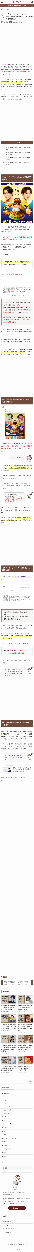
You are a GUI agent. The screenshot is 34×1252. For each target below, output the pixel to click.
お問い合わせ (7, 1221)
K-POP (5, 1120)
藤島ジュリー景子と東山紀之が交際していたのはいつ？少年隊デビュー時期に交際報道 (22, 769)
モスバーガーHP (18, 295)
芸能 (10, 22)
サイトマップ (7, 1225)
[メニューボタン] (2, 2)
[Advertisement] (17, 46)
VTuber (5, 1096)
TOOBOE (6, 1093)
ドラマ (5, 1127)
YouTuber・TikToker (9, 1124)
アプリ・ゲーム (7, 1149)
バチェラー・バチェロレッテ (11, 1138)
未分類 (5, 1156)
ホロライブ (7, 1100)
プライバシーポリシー (9, 1229)
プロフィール (7, 1232)
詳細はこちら (17, 1208)
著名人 (5, 1145)
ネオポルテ (7, 1113)
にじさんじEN (7, 1106)
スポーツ (5, 1131)
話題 (4, 1152)
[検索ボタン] (32, 2)
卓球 (5, 1134)
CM (4, 1141)
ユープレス (17, 2)
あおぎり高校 (7, 1110)
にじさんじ (7, 1103)
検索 (30, 1081)
